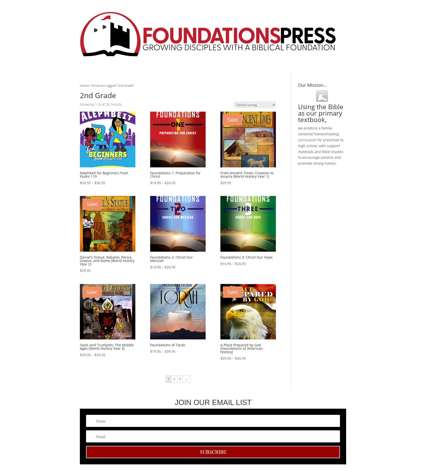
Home (84, 85)
